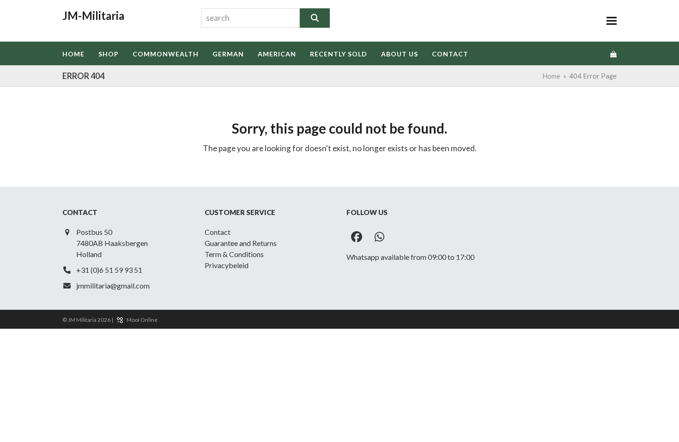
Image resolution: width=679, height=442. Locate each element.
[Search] (315, 18)
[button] (611, 21)
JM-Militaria (93, 15)
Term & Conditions (234, 254)
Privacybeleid (227, 265)
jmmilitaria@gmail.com (113, 285)
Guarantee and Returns (241, 243)
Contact (217, 231)
